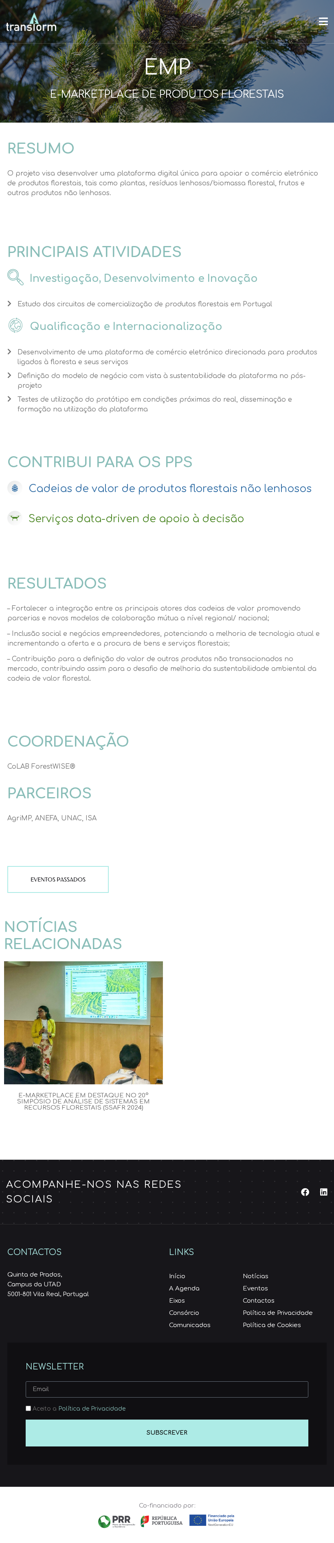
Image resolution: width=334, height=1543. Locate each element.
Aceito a (79, 1409)
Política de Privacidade (91, 1409)
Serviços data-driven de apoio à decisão (136, 519)
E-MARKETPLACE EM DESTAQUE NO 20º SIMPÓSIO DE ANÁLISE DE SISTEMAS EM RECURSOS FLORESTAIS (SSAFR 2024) (83, 1101)
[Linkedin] (324, 1192)
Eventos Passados (58, 879)
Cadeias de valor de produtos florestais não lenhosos (170, 489)
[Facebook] (305, 1192)
